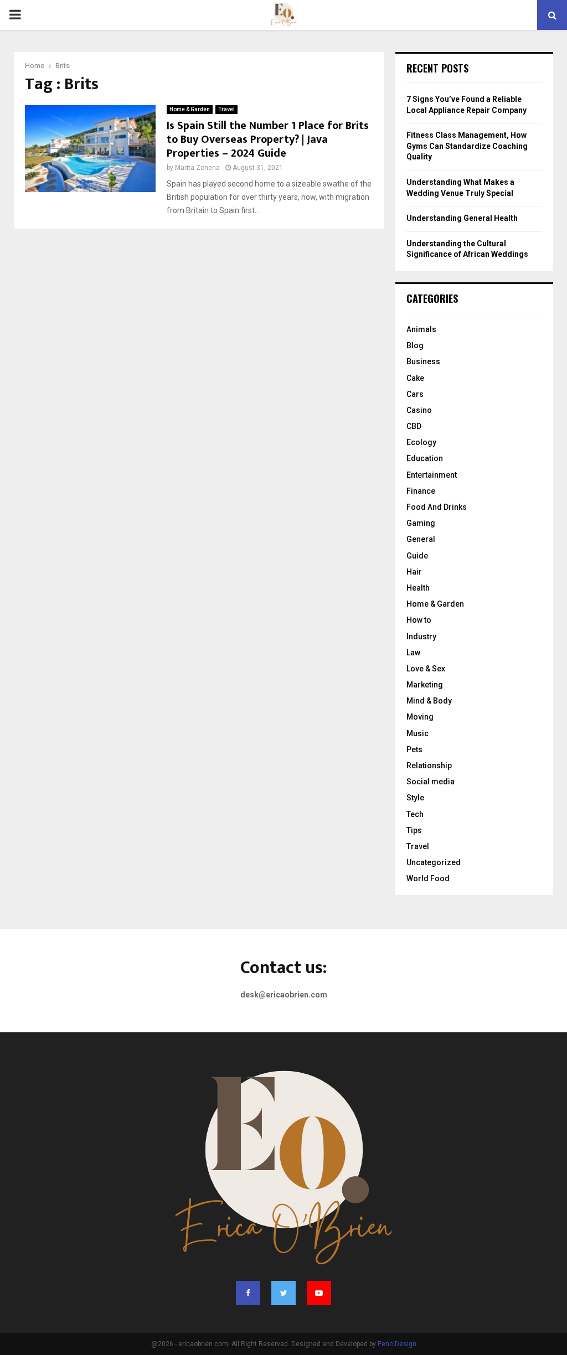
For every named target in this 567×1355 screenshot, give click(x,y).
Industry (421, 636)
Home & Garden (189, 109)
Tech (415, 814)
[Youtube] (319, 1293)
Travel (226, 109)
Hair (414, 571)
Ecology (421, 442)
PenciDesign (397, 1344)
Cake (415, 378)
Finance (420, 491)
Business (423, 361)
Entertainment (431, 474)
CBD (413, 426)
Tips (414, 830)
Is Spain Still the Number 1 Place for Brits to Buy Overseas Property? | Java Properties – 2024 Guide (268, 139)
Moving (420, 716)
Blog (415, 345)
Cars (415, 394)
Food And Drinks (436, 507)
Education (424, 458)
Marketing (424, 684)
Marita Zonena (197, 168)
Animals (421, 329)
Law (413, 652)
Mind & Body (429, 700)
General (420, 539)
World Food (428, 878)
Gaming (420, 523)
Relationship (429, 765)
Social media (430, 781)
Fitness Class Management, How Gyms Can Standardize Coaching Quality (467, 146)
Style (415, 797)
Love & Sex (425, 668)
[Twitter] (283, 1293)
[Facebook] (248, 1293)
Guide (417, 555)
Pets (414, 749)
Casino (419, 410)
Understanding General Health (462, 218)
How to (418, 620)
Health (418, 587)
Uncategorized (433, 862)
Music (417, 733)
